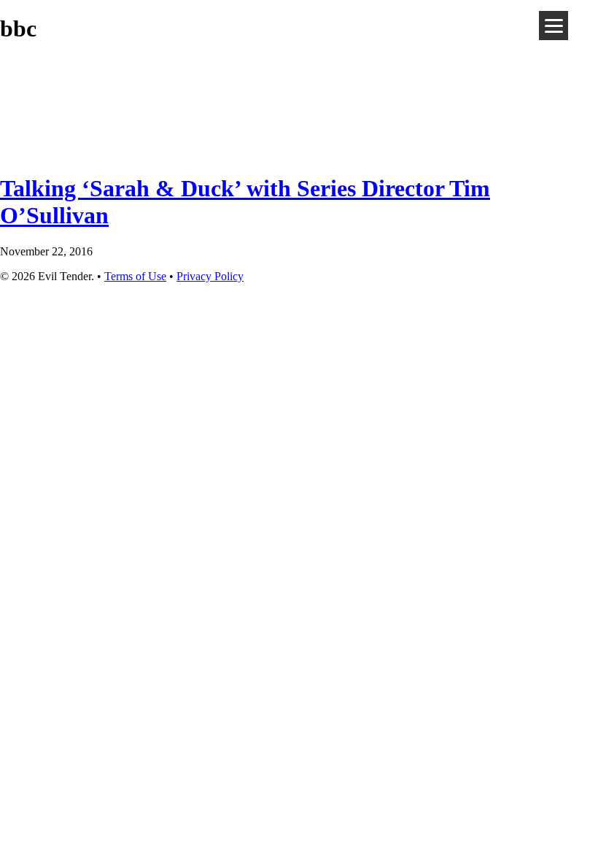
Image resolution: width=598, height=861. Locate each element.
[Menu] (553, 25)
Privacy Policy (210, 276)
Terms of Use (135, 276)
